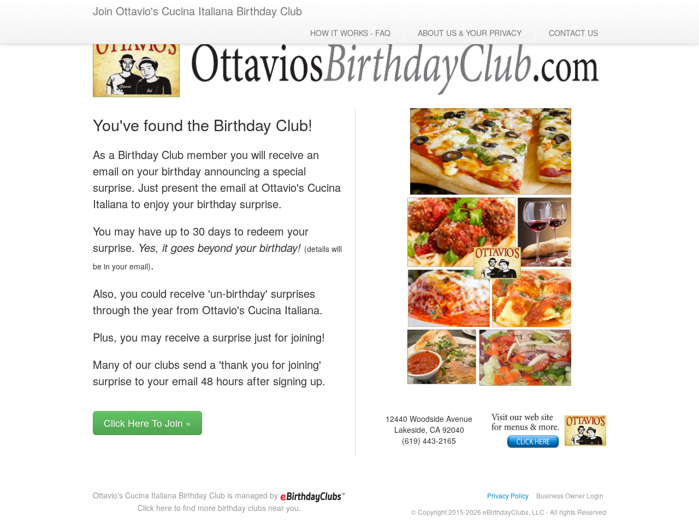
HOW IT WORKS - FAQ (350, 32)
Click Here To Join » (147, 423)
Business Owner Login (569, 495)
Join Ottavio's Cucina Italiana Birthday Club (197, 11)
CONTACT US (573, 32)
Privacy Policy (508, 495)
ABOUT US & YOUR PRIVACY (470, 32)
